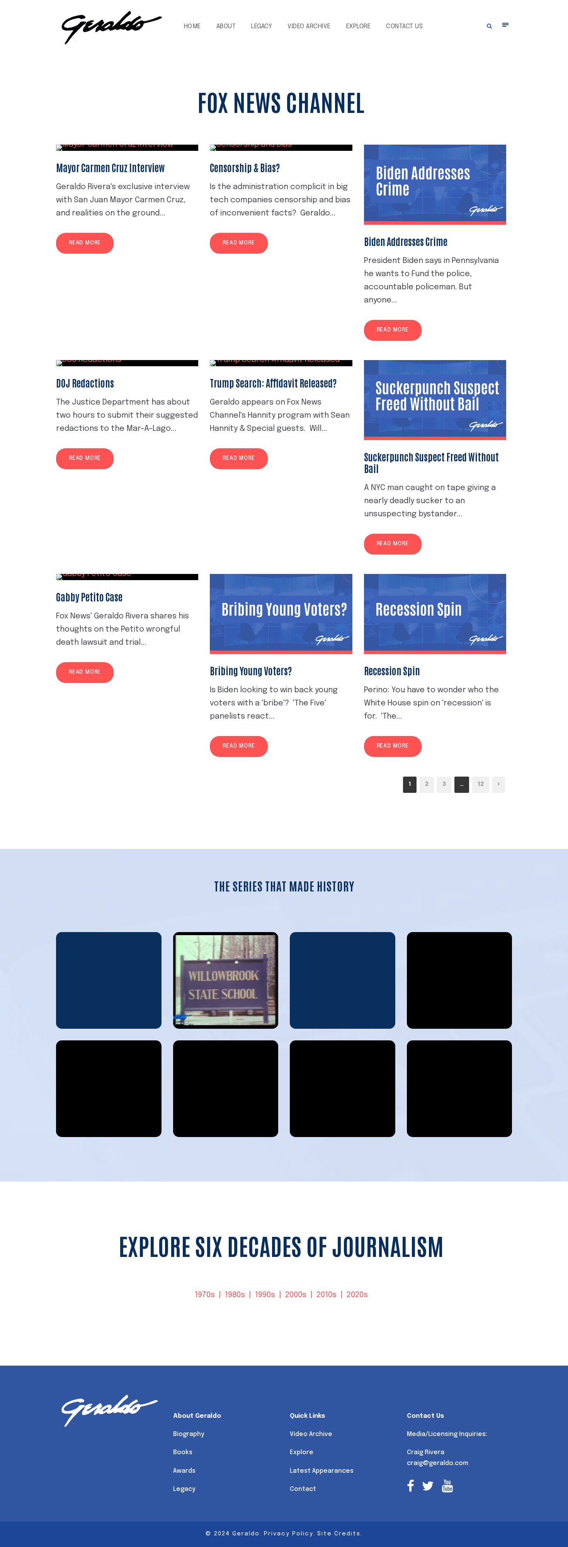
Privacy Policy (288, 1534)
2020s (357, 1295)
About (226, 26)
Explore (358, 26)
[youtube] (447, 1487)
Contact (303, 1489)
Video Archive (309, 26)
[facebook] (410, 1487)
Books (182, 1452)
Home (192, 26)
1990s (265, 1295)
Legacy (261, 26)
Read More (85, 243)
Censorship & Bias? (245, 167)
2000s (295, 1295)
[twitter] (428, 1487)
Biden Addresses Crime (405, 241)
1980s (235, 1295)
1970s (205, 1295)
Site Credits (339, 1534)
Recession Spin (392, 670)
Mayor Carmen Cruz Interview (110, 167)
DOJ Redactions (85, 382)
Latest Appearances (322, 1471)
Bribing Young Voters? (251, 670)
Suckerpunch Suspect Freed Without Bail (431, 462)
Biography (188, 1434)
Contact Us (404, 26)
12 (481, 784)
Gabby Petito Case (89, 596)
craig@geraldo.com (437, 1463)
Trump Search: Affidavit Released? (273, 382)
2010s (326, 1295)
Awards (184, 1471)
